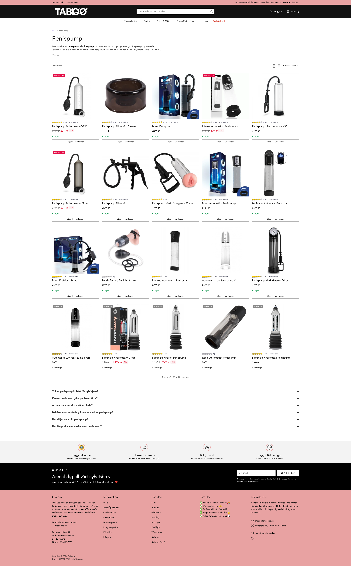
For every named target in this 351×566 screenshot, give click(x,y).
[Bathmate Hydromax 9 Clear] (125, 327)
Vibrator (155, 507)
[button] (175, 391)
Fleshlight (156, 527)
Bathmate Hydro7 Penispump (169, 358)
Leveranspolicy (110, 522)
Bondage (156, 522)
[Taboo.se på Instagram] (252, 539)
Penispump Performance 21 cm (70, 203)
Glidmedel (156, 512)
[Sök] (211, 11)
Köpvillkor (108, 532)
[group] (65, 122)
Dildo (154, 502)
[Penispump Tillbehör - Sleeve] (125, 96)
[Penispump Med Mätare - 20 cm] (275, 250)
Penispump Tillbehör (114, 203)
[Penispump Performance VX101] (75, 96)
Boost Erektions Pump (64, 280)
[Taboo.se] (71, 11)
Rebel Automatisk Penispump (219, 358)
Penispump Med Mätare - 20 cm (270, 280)
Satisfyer (155, 537)
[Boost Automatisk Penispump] (225, 173)
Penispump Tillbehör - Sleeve (119, 126)
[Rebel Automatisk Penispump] (225, 327)
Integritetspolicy (110, 527)
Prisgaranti (108, 537)
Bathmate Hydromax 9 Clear (118, 358)
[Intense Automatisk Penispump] (225, 96)
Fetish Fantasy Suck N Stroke (119, 280)
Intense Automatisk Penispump (219, 126)
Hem (54, 30)
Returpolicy (108, 517)
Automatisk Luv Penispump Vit (219, 280)
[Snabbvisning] (95, 76)
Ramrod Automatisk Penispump (170, 280)
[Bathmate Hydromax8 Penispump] (275, 327)
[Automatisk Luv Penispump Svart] (75, 327)
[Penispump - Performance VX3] (275, 96)
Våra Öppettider (110, 507)
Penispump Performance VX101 (70, 126)
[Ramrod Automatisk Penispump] (175, 250)
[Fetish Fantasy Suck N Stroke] (125, 250)
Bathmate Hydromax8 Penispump (271, 358)
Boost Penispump (162, 126)
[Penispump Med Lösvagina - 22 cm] (175, 173)
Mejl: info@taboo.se (264, 520)
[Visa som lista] (279, 65)
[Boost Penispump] (175, 96)
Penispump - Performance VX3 (270, 126)
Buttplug (155, 517)
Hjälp (105, 502)
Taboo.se (72, 556)
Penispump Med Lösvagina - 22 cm (172, 203)
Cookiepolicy (109, 512)
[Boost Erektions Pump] (75, 250)
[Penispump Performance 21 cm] (75, 173)
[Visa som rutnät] (274, 65)
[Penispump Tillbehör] (125, 173)
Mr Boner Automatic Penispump (270, 203)
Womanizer (157, 532)
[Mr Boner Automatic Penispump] (275, 173)
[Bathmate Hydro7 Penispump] (175, 327)
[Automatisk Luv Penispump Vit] (225, 250)
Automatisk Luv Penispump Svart (71, 358)
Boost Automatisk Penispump (219, 203)
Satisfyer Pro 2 (158, 542)
